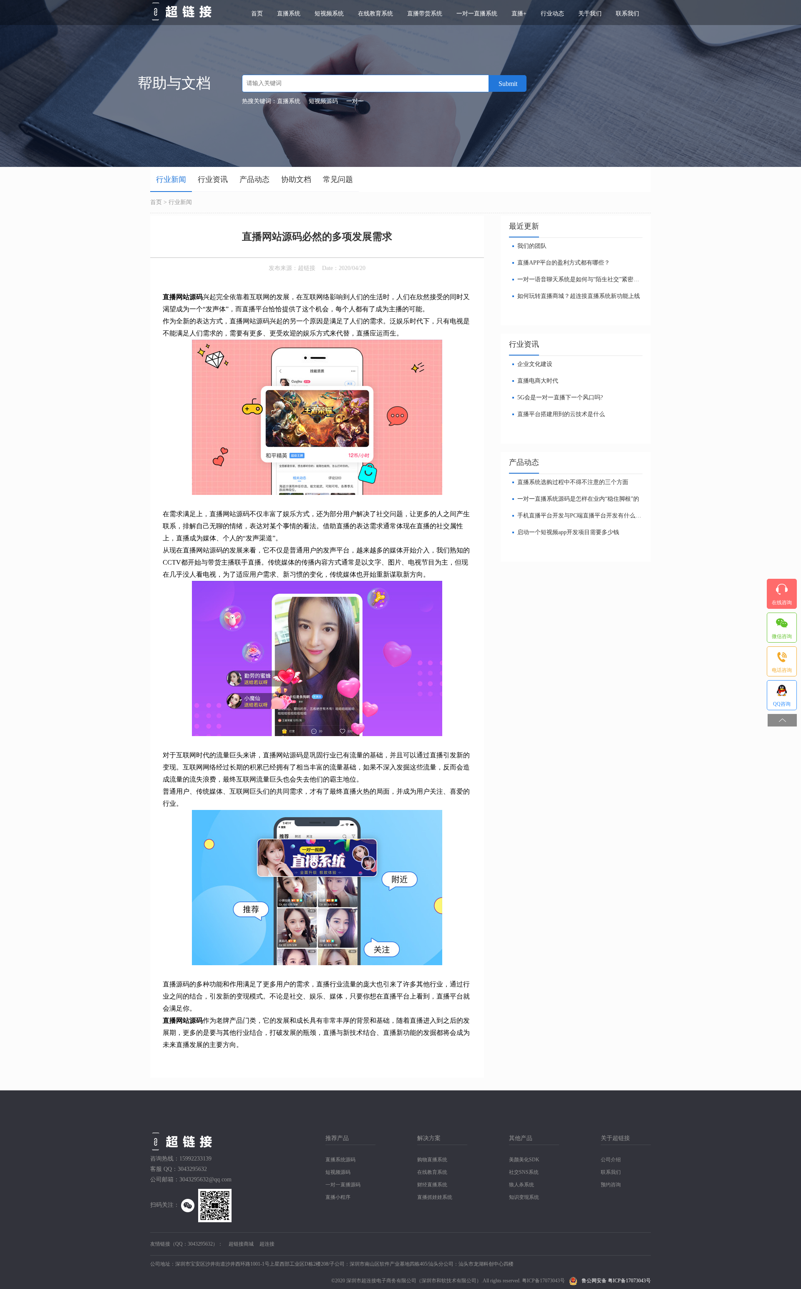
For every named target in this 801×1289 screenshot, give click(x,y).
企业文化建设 (534, 364)
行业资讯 (213, 179)
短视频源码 (323, 101)
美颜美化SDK (524, 1160)
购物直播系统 (432, 1160)
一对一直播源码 (342, 1185)
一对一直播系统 (476, 13)
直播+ (518, 13)
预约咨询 (611, 1185)
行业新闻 (171, 179)
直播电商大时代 (537, 381)
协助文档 (296, 179)
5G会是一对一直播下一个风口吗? (560, 397)
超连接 (267, 1244)
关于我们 (590, 13)
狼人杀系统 (521, 1185)
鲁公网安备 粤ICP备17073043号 (616, 1281)
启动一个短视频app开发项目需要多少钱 (568, 532)
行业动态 (552, 13)
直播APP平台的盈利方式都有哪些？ (563, 263)
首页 (257, 13)
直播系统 (288, 13)
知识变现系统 (524, 1197)
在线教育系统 (375, 13)
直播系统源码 (340, 1160)
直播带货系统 (424, 13)
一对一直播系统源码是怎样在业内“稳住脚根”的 (578, 499)
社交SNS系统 (524, 1172)
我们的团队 (532, 246)
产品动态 (254, 179)
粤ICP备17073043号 (543, 1281)
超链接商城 (241, 1244)
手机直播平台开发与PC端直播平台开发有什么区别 (582, 515)
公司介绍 (611, 1160)
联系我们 (627, 13)
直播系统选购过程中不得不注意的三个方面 (572, 482)
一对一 (355, 101)
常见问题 (338, 179)
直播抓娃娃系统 (434, 1197)
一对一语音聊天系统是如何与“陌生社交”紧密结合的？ (587, 279)
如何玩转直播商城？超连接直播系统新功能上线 (578, 296)
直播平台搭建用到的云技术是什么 (561, 414)
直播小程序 (337, 1197)
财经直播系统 (432, 1185)
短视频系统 (329, 13)
